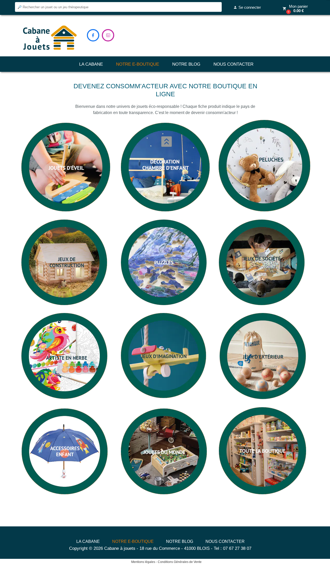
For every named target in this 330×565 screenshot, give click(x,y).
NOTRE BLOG (186, 64)
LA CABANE (91, 64)
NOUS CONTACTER (233, 64)
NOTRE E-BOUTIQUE (137, 64)
